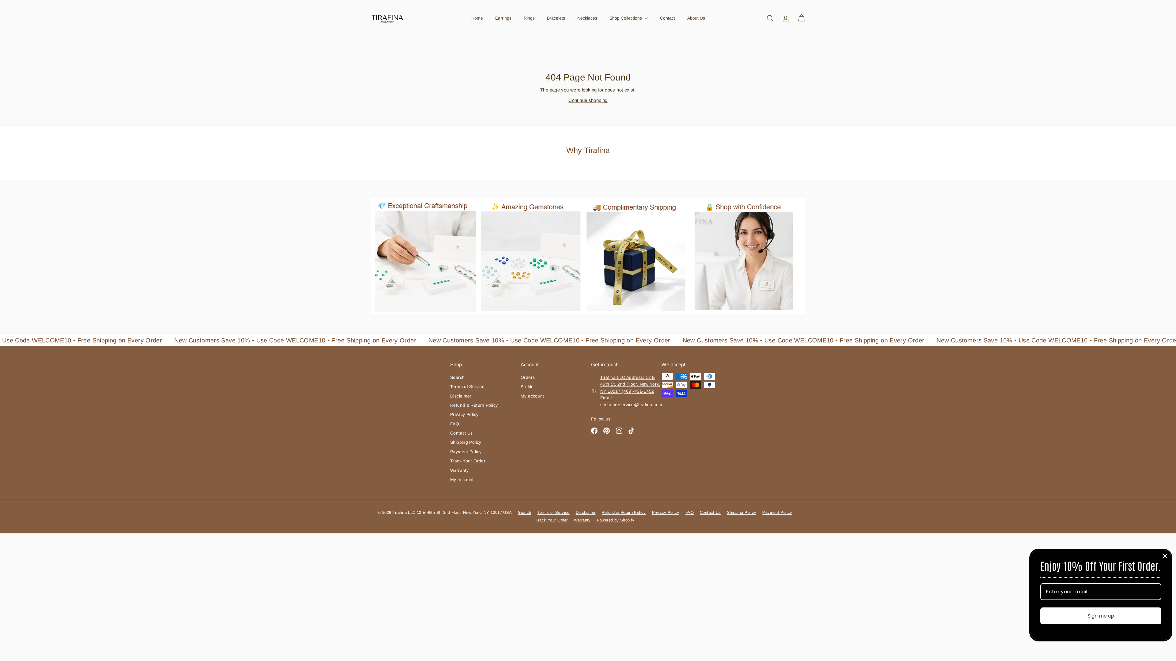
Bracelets (556, 18)
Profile (527, 386)
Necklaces (587, 18)
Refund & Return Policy (474, 405)
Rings (529, 18)
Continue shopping (587, 100)
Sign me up (1101, 615)
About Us (696, 18)
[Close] (1165, 556)
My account (462, 479)
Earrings (503, 18)
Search (457, 377)
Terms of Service (467, 386)
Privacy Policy (464, 414)
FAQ (454, 423)
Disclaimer (461, 396)
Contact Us (461, 433)
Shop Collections (626, 18)
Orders (528, 377)
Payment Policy (465, 451)
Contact (667, 18)
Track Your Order (467, 460)
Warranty (459, 470)
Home (477, 18)
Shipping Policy (465, 442)
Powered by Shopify (616, 520)
